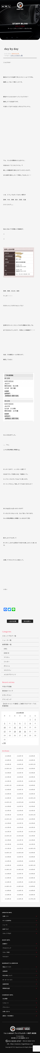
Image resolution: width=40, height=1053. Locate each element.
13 (20, 727)
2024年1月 (20, 798)
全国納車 (5, 971)
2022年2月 (8, 831)
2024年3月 (32, 794)
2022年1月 (20, 831)
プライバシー (6, 1007)
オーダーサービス (7, 980)
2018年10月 (20, 886)
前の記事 (13, 621)
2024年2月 (8, 798)
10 (5, 727)
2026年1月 (20, 764)
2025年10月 (20, 768)
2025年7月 (20, 773)
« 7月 (4, 743)
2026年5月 (8, 760)
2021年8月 (8, 840)
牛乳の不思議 (6, 686)
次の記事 (27, 621)
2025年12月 (32, 764)
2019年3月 (32, 878)
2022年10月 (20, 819)
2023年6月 (32, 806)
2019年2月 (8, 882)
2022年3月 (32, 827)
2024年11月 (8, 785)
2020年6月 (32, 857)
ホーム (10, 28)
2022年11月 (8, 819)
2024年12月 (32, 781)
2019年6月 (32, 873)
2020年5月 (8, 861)
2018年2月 (8, 899)
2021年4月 (20, 844)
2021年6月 (32, 840)
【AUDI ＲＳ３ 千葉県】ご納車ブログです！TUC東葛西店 (19, 705)
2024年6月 (32, 789)
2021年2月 (8, 848)
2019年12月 (32, 865)
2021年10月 (20, 836)
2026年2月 (8, 764)
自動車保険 (6, 984)
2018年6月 (32, 890)
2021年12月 (32, 831)
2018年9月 (32, 886)
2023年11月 (8, 802)
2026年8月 (8, 756)
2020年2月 (8, 865)
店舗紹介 (5, 943)
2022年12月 (32, 815)
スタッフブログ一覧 (16, 55)
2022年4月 (20, 827)
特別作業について (7, 975)
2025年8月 (8, 773)
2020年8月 (8, 857)
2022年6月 (32, 823)
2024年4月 (20, 794)
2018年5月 (8, 894)
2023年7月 (20, 806)
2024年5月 (8, 794)
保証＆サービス (7, 967)
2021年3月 (32, 844)
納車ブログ (6, 929)
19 (15, 731)
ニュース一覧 (6, 640)
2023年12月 (32, 798)
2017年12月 (32, 899)
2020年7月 (20, 857)
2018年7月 (20, 890)
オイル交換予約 (7, 920)
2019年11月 (8, 869)
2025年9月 (32, 768)
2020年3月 (32, 861)
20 (20, 731)
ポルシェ (7, 666)
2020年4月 (20, 861)
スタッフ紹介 (6, 952)
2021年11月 (8, 836)
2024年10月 (20, 785)
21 (25, 731)
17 (5, 731)
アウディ (7, 657)
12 (15, 727)
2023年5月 (8, 810)
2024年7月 (20, 789)
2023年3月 (32, 810)
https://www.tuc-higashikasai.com (21, 1044)
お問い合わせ (6, 1011)
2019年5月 (8, 878)
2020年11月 (8, 852)
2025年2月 (8, 781)
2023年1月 (20, 815)
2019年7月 (20, 873)
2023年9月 (32, 802)
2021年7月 (20, 840)
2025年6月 (32, 773)
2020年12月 (32, 848)
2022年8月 (8, 823)
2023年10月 (20, 802)
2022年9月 (32, 819)
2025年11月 (8, 768)
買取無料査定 (6, 988)
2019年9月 (32, 869)
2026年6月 (32, 756)
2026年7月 (20, 756)
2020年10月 (20, 852)
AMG (5, 649)
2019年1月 (20, 882)
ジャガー (7, 662)
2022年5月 (8, 827)
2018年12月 (32, 882)
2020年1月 (20, 865)
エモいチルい (6, 695)
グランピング (6, 699)
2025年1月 (20, 781)
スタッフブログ (18, 28)
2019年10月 (20, 869)
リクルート (6, 1003)
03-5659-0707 (9, 6)
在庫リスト (3, 6)
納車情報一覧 (6, 644)
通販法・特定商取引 (8, 1016)
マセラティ (7, 670)
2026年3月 (32, 760)
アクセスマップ (7, 948)
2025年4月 (20, 777)
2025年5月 (8, 777)
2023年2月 (8, 815)
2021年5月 (8, 844)
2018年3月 (32, 894)
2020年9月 (32, 852)
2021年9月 (32, 836)
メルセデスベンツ (10, 674)
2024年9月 (32, 785)
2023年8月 (8, 806)
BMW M (6, 653)
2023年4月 (20, 810)
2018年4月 (20, 894)
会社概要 (5, 998)
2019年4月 (20, 878)
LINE (6, 6)
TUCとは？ (6, 956)
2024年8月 (8, 789)
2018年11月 (8, 886)
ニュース (5, 925)
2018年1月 (20, 899)
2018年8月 (8, 890)
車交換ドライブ (7, 691)
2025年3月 (32, 777)
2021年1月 (20, 848)
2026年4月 (20, 760)
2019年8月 (8, 873)
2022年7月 (20, 823)
